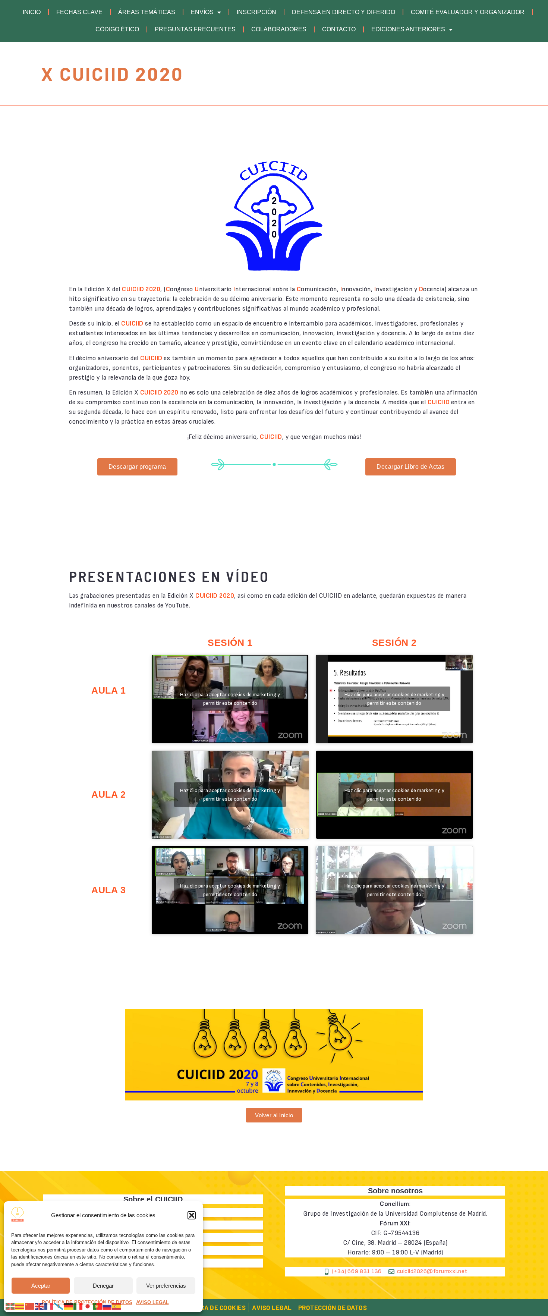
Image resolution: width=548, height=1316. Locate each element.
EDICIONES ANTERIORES (408, 29)
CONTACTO (339, 29)
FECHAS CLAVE (79, 12)
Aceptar (40, 1285)
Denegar (103, 1285)
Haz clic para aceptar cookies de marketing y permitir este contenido (230, 698)
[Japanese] (88, 1306)
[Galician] (59, 1306)
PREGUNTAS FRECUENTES (195, 29)
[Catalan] (20, 1306)
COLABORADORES (278, 29)
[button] (191, 1215)
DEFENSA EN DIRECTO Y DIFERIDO (343, 12)
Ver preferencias (166, 1285)
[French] (49, 1306)
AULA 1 (108, 690)
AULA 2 (108, 794)
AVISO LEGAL (152, 1302)
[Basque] (10, 1306)
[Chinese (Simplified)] (30, 1306)
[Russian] (107, 1306)
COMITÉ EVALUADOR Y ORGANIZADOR (468, 12)
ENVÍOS (202, 12)
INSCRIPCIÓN (256, 12)
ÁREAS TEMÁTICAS (146, 12)
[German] (68, 1306)
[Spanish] (117, 1306)
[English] (39, 1306)
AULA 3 (108, 890)
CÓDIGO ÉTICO (117, 29)
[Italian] (78, 1306)
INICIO (32, 12)
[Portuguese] (98, 1306)
